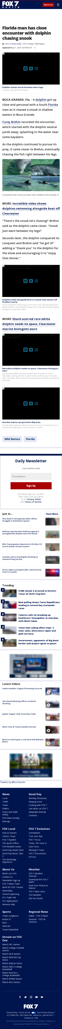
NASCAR (6, 926)
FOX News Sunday (10, 818)
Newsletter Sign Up (11, 880)
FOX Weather (35, 895)
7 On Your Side (36, 836)
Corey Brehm (11, 122)
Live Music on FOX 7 (38, 808)
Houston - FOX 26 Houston (37, 920)
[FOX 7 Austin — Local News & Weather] (10, 4)
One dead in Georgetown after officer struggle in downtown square (19, 519)
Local (4, 798)
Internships (7, 890)
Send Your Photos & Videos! (38, 886)
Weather (34, 869)
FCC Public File (9, 897)
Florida (53, 105)
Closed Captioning (10, 894)
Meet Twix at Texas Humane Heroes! (19, 726)
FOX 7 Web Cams (37, 891)
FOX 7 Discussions (37, 853)
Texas (5, 805)
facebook (20, 997)
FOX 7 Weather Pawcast (36, 874)
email (42, 997)
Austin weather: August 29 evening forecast (22, 688)
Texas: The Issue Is (38, 843)
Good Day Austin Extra (13, 850)
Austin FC (6, 919)
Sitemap (6, 821)
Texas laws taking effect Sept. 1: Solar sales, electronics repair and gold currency (37, 630)
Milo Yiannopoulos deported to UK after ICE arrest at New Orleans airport (22, 545)
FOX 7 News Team (11, 883)
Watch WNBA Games (12, 978)
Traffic (5, 801)
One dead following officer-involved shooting (19, 702)
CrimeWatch (34, 832)
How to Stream (9, 832)
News (6, 794)
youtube (36, 997)
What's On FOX (9, 873)
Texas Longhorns (10, 915)
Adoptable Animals (37, 812)
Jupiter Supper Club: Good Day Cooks (19, 714)
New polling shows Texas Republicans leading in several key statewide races (39, 605)
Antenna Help (8, 904)
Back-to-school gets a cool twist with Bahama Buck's (23, 740)
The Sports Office (10, 843)
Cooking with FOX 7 (38, 805)
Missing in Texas (36, 850)
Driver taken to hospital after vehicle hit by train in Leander (21, 570)
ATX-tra (32, 856)
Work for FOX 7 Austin (12, 887)
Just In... (7, 514)
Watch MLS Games (11, 982)
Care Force (34, 846)
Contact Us (7, 877)
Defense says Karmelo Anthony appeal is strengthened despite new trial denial (20, 532)
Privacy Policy (34, 499)
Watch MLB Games (11, 953)
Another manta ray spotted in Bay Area (21, 422)
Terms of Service (33, 501)
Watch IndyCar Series (12, 963)
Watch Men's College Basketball (12, 968)
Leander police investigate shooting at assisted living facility (20, 558)
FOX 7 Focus (35, 839)
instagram (31, 997)
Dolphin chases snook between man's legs (22, 87)
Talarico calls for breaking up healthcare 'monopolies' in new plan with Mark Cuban (38, 618)
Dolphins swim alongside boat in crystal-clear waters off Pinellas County (29, 300)
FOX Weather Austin (11, 846)
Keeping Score (35, 801)
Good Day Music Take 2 (12, 854)
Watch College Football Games (13, 949)
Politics (5, 808)
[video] (52, 691)
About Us (8, 869)
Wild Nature (40, 44)
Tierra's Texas (8, 836)
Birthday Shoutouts (38, 798)
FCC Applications (10, 901)
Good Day (35, 794)
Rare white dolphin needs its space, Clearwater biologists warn (30, 369)
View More (52, 514)
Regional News (38, 911)
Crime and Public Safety (10, 813)
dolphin (40, 100)
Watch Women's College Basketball (10, 974)
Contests (33, 815)
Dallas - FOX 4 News (38, 915)
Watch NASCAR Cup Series (11, 958)
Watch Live (48, 5)
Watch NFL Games (11, 944)
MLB (4, 922)
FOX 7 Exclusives (39, 828)
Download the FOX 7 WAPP (38, 880)
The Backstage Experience (9, 860)
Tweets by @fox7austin (12, 782)
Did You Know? (36, 898)
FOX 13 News (28, 44)
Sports (6, 911)
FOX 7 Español (9, 839)
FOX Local (8, 828)
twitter (25, 997)
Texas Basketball (10, 929)
